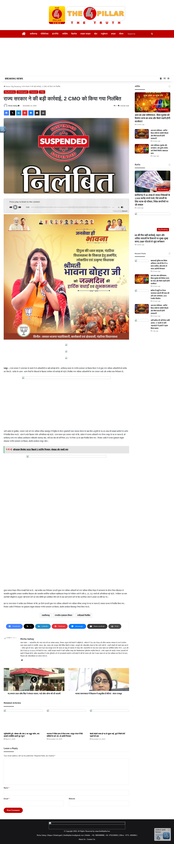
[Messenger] (31, 112)
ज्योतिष (65, 34)
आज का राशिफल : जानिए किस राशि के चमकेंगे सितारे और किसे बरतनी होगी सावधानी (159, 134)
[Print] (43, 112)
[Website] (21, 660)
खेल (95, 34)
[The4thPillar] (87, 15)
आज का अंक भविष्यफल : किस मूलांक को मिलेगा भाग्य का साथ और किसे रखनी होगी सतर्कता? (152, 118)
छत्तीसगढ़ (33, 34)
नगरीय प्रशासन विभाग (64, 615)
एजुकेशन (104, 34)
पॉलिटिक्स (45, 34)
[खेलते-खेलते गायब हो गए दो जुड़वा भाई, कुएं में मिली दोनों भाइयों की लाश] (109, 720)
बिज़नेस (74, 34)
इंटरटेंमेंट (55, 34)
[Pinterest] (24, 112)
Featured (33, 92)
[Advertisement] (87, 57)
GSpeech (124, 211)
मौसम (121, 34)
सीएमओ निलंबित (84, 615)
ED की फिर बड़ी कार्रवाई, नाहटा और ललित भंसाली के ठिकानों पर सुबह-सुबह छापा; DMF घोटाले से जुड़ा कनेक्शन (151, 238)
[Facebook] (6, 112)
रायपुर (42, 92)
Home (7, 86)
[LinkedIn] (18, 112)
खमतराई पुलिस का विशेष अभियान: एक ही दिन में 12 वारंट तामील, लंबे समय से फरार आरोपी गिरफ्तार (159, 264)
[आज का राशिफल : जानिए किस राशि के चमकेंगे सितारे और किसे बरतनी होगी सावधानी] (142, 134)
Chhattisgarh (22, 92)
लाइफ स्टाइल (85, 34)
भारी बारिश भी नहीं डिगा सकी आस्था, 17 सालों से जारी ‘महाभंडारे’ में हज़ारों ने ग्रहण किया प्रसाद (160, 324)
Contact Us (91, 839)
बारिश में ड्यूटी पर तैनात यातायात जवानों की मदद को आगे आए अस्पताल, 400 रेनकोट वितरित (160, 294)
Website (72, 799)
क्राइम (113, 34)
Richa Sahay (12, 106)
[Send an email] (18, 106)
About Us (82, 839)
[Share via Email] (37, 112)
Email (6, 799)
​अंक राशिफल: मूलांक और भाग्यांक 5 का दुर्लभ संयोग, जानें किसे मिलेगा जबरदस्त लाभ (159, 149)
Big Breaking (16, 86)
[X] (12, 112)
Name (6, 788)
